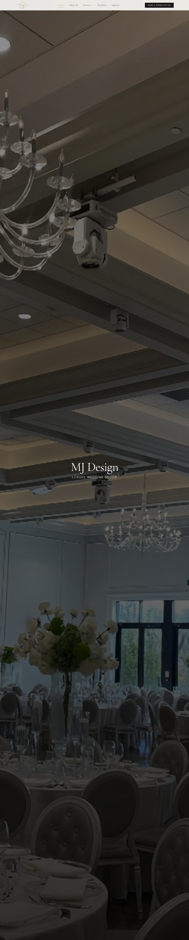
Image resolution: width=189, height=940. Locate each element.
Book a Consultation (159, 5)
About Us (73, 5)
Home (61, 5)
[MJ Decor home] (24, 5)
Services (87, 5)
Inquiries (115, 5)
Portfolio (102, 5)
